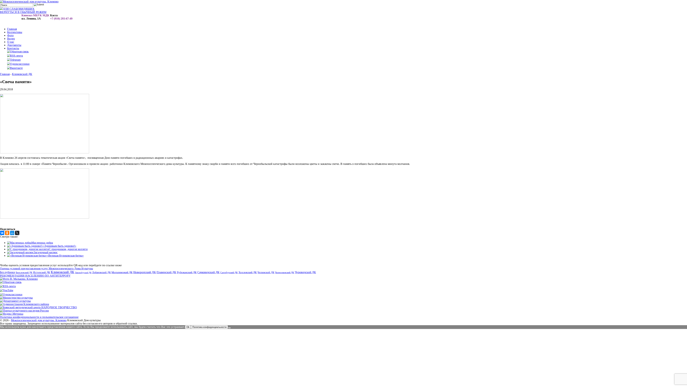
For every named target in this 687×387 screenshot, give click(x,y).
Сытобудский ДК (229, 272)
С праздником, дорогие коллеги (68, 249)
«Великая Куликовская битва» (65, 255)
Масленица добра (42, 242)
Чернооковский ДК (284, 272)
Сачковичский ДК (208, 272)
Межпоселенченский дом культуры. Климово (39, 320)
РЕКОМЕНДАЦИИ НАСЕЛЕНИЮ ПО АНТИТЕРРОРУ (35, 275)
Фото (10, 35)
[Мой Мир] (12, 233)
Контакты (13, 48)
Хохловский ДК (247, 272)
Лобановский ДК (101, 272)
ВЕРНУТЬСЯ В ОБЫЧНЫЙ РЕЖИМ (23, 12)
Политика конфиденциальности (209, 327)
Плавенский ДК (166, 272)
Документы (14, 45)
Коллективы (14, 32)
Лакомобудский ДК (83, 273)
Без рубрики (7, 272)
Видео (11, 38)
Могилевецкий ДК (122, 272)
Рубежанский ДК (187, 272)
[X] (17, 233)
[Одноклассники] (7, 233)
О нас (10, 41)
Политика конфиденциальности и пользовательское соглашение (39, 317)
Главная (12, 28)
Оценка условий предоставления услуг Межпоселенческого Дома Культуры (46, 268)
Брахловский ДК (24, 272)
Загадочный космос (46, 252)
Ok (187, 327)
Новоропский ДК (144, 272)
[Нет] (229, 327)
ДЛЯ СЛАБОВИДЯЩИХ (19, 8)
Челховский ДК (265, 272)
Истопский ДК (41, 272)
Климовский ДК (62, 272)
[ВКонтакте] (2, 233)
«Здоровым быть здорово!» (59, 245)
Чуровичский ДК (305, 272)
